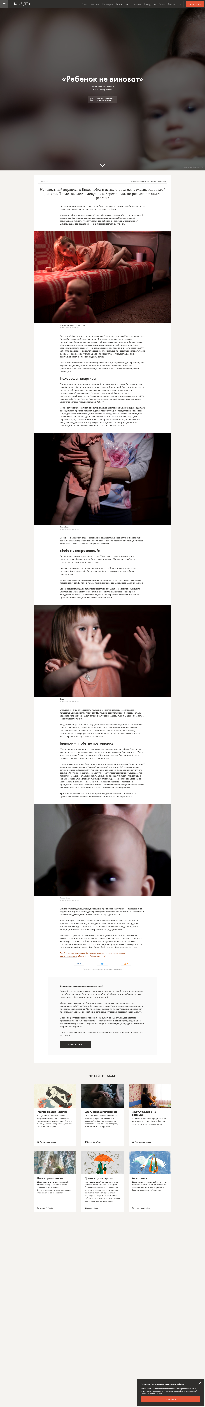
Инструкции (150, 4)
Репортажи (162, 181)
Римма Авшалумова (48, 1142)
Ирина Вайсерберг (142, 1208)
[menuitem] (4, 4)
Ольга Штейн (92, 1208)
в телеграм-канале (68, 956)
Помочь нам (195, 4)
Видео (162, 4)
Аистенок (86, 969)
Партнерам (107, 4)
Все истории (122, 4)
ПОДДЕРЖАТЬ (170, 1399)
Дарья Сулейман (94, 1142)
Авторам (95, 4)
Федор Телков (105, 89)
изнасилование (97, 969)
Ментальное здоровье (140, 181)
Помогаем (136, 4)
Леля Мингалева (105, 86)
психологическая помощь (113, 969)
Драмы (153, 181)
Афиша (171, 4)
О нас (85, 4)
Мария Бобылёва (47, 1208)
